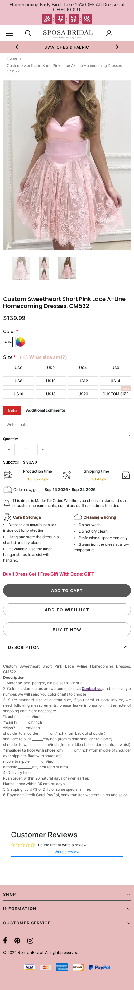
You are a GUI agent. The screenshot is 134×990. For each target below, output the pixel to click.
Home (12, 58)
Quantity (10, 439)
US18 (51, 393)
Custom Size (115, 393)
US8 (18, 380)
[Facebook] (5, 940)
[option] (67, 47)
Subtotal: (11, 462)
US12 (83, 380)
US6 (115, 367)
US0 (18, 367)
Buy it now (67, 629)
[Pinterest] (17, 940)
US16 (18, 393)
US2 (51, 367)
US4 (83, 367)
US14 (115, 380)
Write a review (67, 851)
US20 (83, 393)
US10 (51, 380)
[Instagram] (30, 940)
